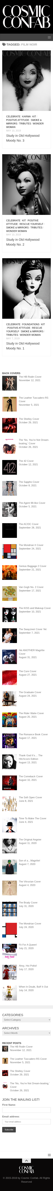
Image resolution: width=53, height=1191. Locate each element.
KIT (34, 116)
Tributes (25, 123)
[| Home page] (26, 16)
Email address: (11, 1116)
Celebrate (13, 116)
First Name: (9, 1104)
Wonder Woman (16, 231)
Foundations (30, 324)
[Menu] (49, 37)
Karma (26, 116)
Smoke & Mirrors (17, 227)
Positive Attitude (17, 120)
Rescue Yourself (31, 224)
